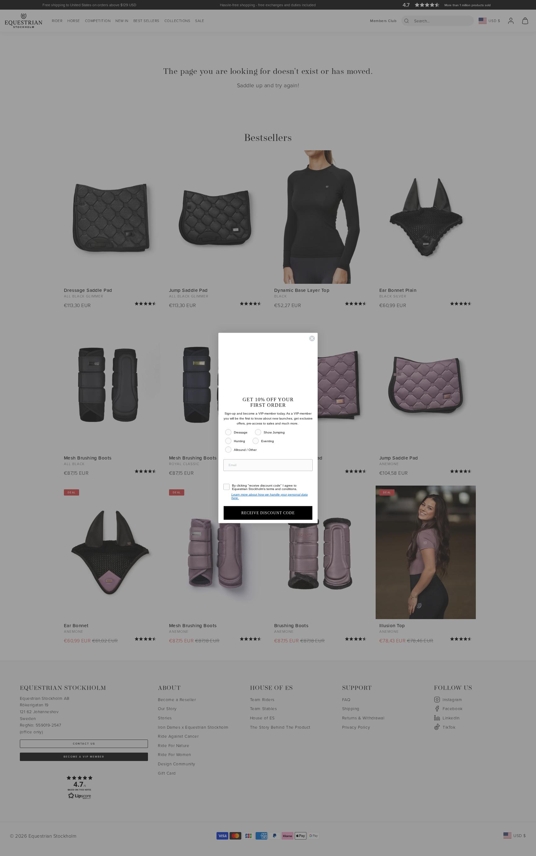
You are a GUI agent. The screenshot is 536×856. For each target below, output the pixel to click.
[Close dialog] (312, 332)
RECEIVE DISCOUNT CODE (268, 519)
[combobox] (232, 477)
